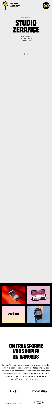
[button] (46, 5)
